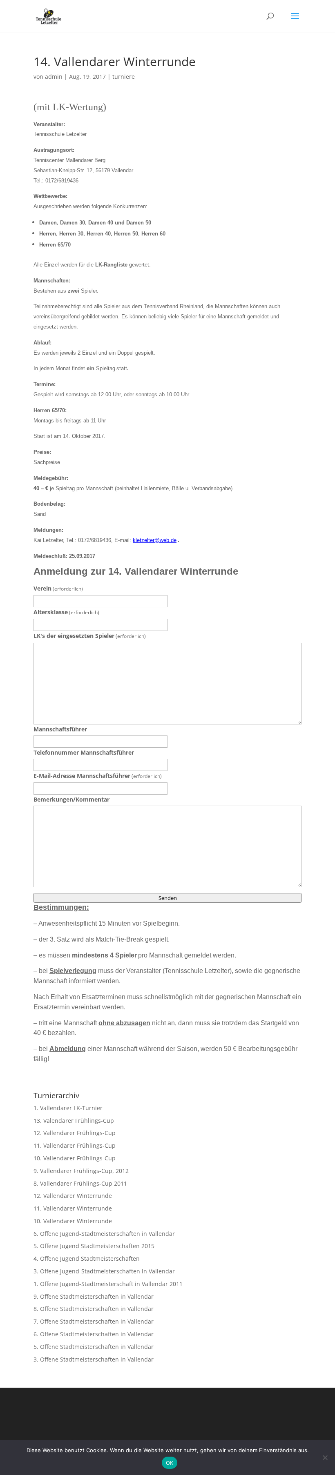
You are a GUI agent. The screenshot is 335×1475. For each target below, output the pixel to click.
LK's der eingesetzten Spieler (90, 636)
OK (170, 1462)
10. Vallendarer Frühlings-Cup (75, 1158)
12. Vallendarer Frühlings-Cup (75, 1133)
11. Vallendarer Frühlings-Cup (75, 1145)
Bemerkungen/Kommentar (71, 799)
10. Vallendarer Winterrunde (73, 1221)
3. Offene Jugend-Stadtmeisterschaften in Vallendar (104, 1271)
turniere (123, 76)
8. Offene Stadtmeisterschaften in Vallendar (94, 1309)
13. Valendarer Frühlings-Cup (74, 1120)
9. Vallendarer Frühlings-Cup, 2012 (81, 1171)
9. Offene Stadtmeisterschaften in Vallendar (94, 1296)
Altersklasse (66, 612)
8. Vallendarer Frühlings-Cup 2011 (80, 1183)
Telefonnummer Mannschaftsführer (84, 752)
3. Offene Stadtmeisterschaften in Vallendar (94, 1359)
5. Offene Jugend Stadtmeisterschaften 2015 (94, 1246)
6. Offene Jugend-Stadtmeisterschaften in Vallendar (104, 1233)
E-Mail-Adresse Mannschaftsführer (98, 776)
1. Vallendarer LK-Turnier (68, 1108)
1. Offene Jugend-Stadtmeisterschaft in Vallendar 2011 (108, 1284)
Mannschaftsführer (60, 729)
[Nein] (325, 1457)
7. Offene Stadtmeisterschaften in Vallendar (94, 1321)
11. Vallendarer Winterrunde (73, 1208)
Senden (168, 898)
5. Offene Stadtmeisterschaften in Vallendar (94, 1347)
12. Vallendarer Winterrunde (73, 1196)
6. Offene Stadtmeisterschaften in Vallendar (94, 1334)
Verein (58, 588)
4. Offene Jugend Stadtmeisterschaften (87, 1258)
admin (54, 76)
